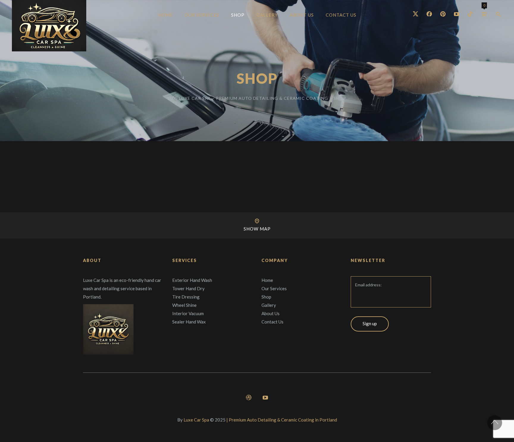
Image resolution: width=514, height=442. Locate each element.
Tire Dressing (186, 296)
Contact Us (272, 321)
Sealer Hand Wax (189, 321)
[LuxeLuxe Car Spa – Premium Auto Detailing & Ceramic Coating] (49, 25)
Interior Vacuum (188, 313)
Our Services (274, 288)
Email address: (368, 284)
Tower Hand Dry (188, 288)
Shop (266, 296)
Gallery (268, 305)
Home (267, 280)
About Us (270, 313)
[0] (484, 14)
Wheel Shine (184, 305)
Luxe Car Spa (196, 419)
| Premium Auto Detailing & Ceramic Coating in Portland (281, 419)
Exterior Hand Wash (192, 280)
